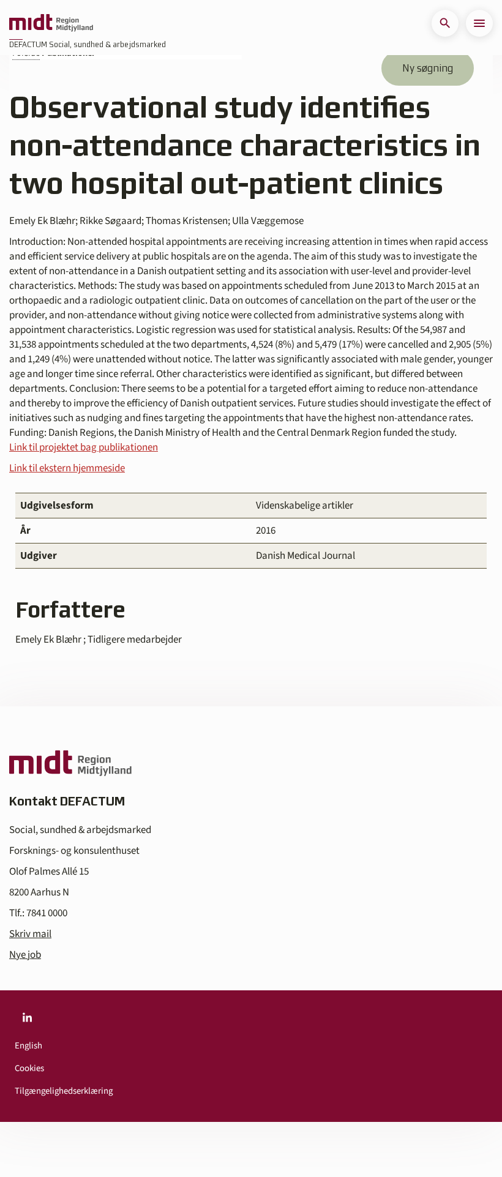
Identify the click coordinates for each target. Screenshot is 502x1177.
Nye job (25, 954)
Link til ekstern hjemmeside (67, 468)
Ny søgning (427, 68)
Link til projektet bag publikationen (83, 447)
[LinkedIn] (27, 1017)
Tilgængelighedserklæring (64, 1091)
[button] (445, 23)
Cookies (29, 1068)
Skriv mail (30, 934)
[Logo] (51, 23)
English (28, 1045)
